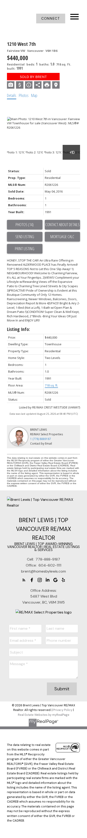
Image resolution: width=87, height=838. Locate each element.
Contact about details (62, 224)
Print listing (24, 248)
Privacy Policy (62, 710)
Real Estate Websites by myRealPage (43, 715)
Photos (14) (25, 224)
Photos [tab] (24, 95)
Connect (50, 18)
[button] (50, 18)
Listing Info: (18, 329)
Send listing (24, 236)
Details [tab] (11, 95)
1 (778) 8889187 (40, 439)
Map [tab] (34, 95)
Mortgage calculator (62, 237)
